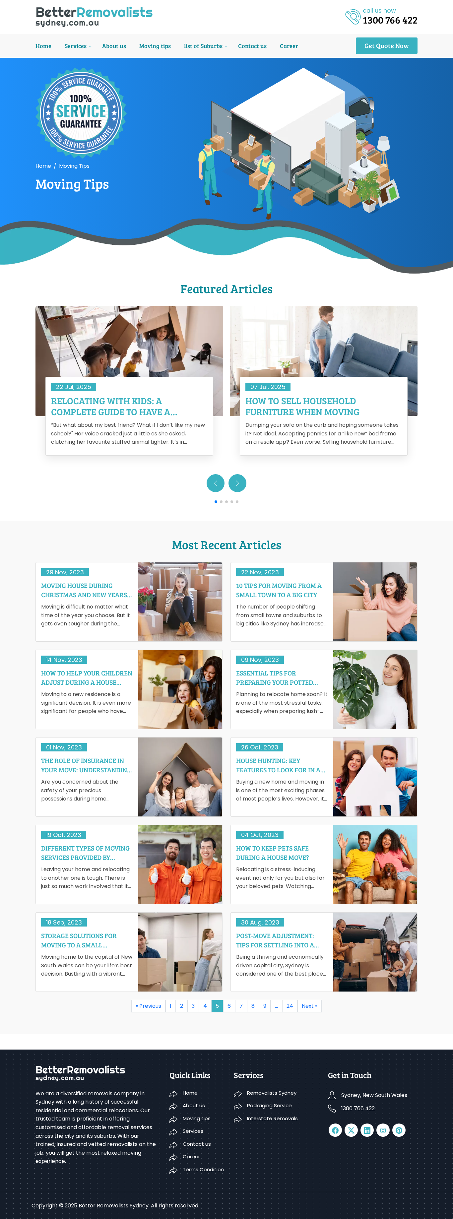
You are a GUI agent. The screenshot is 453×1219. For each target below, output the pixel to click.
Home (43, 46)
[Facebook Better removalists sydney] (335, 1130)
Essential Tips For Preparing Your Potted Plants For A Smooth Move (280, 677)
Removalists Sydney (271, 1092)
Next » (309, 1006)
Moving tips (155, 46)
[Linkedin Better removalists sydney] (367, 1130)
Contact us (252, 46)
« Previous (148, 1006)
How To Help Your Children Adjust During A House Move (86, 677)
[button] (237, 483)
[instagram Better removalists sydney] (383, 1130)
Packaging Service (269, 1105)
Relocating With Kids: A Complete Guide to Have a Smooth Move (110, 406)
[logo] (94, 16)
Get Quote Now (386, 45)
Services (76, 46)
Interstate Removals (272, 1118)
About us (114, 46)
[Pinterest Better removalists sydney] (399, 1130)
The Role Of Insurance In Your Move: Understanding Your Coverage (86, 765)
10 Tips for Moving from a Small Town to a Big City (279, 590)
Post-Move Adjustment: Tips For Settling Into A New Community (275, 940)
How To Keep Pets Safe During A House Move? (272, 852)
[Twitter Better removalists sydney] (351, 1130)
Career (289, 46)
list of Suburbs (203, 46)
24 (290, 1006)
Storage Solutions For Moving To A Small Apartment (79, 940)
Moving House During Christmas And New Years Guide (84, 590)
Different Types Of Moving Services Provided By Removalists (85, 852)
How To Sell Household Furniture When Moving (302, 406)
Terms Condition (203, 1169)
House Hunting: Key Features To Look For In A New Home (278, 765)
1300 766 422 (358, 1108)
